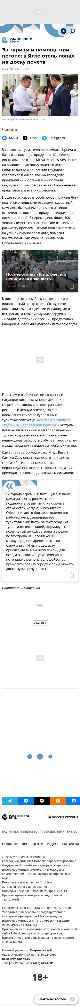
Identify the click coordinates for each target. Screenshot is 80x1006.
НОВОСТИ (10, 844)
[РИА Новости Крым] (17, 40)
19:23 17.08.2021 (11, 69)
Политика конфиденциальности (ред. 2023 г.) (34, 891)
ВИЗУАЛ (72, 832)
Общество (40, 622)
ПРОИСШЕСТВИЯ (52, 832)
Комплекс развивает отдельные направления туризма (36, 423)
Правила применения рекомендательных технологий (32, 897)
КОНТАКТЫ (70, 844)
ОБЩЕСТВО (29, 832)
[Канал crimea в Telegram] (10, 801)
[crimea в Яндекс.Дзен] (42, 801)
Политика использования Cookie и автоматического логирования (27, 884)
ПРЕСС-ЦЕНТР (32, 844)
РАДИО (52, 844)
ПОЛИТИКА (10, 832)
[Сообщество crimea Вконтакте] (26, 801)
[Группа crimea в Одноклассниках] (58, 801)
